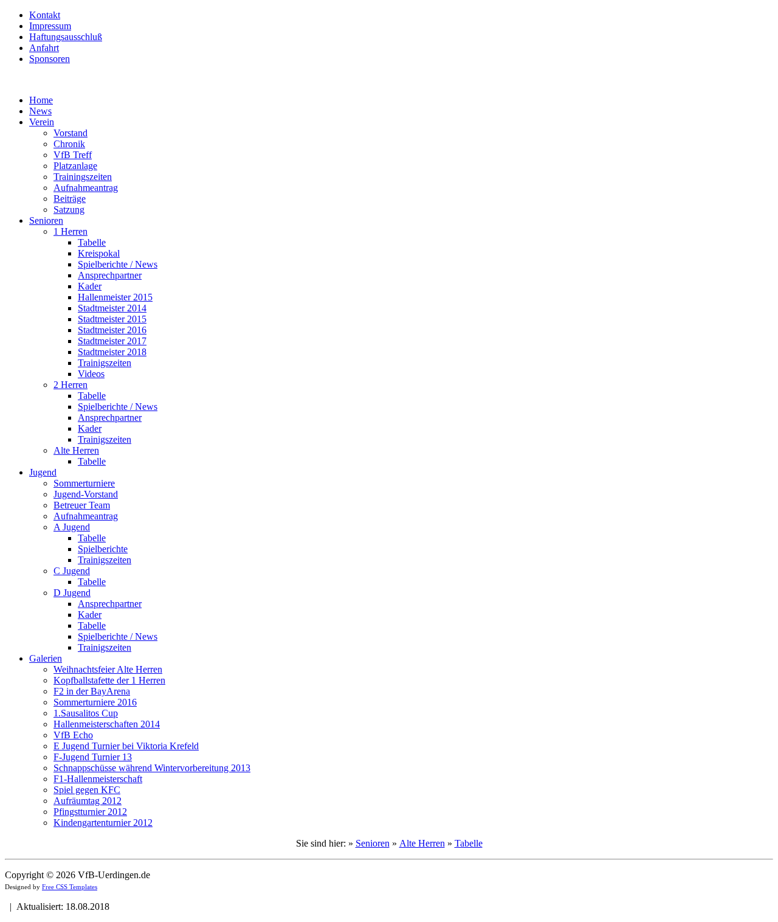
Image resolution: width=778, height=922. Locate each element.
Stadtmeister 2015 (112, 319)
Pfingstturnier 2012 (90, 811)
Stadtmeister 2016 (112, 330)
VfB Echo (73, 735)
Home (41, 100)
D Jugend (72, 593)
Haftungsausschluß (65, 37)
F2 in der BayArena (91, 691)
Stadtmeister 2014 (112, 308)
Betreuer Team (81, 505)
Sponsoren (49, 59)
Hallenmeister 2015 (115, 297)
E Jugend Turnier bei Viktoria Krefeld (126, 746)
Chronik (69, 144)
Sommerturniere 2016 (95, 702)
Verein (41, 122)
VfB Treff (72, 155)
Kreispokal (99, 253)
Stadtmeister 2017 (112, 341)
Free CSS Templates (69, 886)
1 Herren (70, 231)
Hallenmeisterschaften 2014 (106, 724)
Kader (90, 286)
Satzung (68, 209)
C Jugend (71, 571)
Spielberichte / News (117, 264)
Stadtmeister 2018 (112, 352)
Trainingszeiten (82, 177)
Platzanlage (75, 166)
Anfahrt (44, 48)
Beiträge (69, 198)
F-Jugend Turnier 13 (92, 757)
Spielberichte (103, 549)
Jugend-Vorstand (85, 494)
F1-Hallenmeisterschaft (97, 779)
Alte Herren (76, 450)
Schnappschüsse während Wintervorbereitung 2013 (151, 768)
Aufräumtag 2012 (87, 800)
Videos (91, 374)
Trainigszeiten (104, 363)
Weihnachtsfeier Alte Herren (107, 669)
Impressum (50, 26)
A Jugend (71, 527)
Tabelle (92, 242)
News (40, 111)
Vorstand (70, 133)
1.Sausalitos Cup (85, 713)
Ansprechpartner (110, 275)
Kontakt (44, 15)
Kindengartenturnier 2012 (103, 822)
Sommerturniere (84, 483)
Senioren (46, 220)
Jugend (43, 472)
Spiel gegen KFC (86, 790)
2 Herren (70, 385)
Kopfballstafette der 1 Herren (109, 680)
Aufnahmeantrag (85, 187)
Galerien (45, 658)
